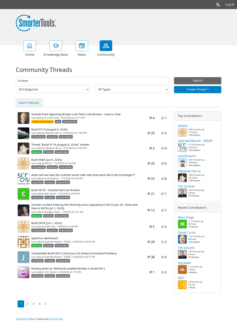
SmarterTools (56, 319)
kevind (182, 125)
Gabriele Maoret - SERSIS (195, 140)
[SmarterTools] (36, 22)
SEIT (181, 278)
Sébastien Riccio (189, 171)
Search (198, 80)
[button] (217, 4)
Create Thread (196, 89)
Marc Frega (186, 217)
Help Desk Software (26, 319)
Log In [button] (230, 4)
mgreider (184, 263)
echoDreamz (187, 156)
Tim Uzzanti (186, 186)
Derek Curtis (187, 232)
